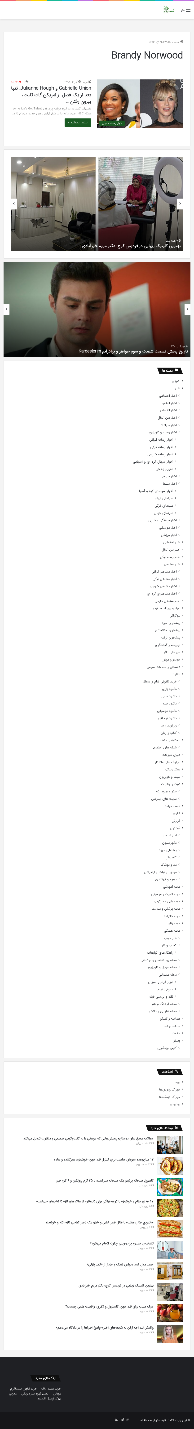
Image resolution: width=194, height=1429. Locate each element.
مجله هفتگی (172, 930)
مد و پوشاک (168, 864)
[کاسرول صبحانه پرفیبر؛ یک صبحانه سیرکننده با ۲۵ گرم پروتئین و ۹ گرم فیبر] (170, 1187)
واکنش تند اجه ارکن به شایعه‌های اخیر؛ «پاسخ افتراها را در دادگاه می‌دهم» (105, 1327)
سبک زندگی (172, 769)
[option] (97, 204)
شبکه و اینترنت (170, 784)
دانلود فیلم (170, 703)
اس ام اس (170, 835)
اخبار (177, 388)
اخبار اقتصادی (168, 410)
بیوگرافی (174, 615)
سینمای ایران (164, 498)
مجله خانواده (172, 916)
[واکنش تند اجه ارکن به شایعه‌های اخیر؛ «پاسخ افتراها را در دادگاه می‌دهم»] (170, 1334)
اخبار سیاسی (169, 476)
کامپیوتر (171, 857)
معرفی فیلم (165, 989)
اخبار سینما (170, 483)
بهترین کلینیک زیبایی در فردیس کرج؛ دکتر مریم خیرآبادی (131, 246)
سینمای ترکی (163, 505)
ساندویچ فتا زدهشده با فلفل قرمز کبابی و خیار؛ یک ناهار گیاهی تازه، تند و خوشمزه (99, 1222)
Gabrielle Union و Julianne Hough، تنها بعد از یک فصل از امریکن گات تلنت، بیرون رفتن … (51, 95)
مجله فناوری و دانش (163, 1011)
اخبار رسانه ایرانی (161, 439)
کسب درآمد (172, 806)
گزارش (176, 820)
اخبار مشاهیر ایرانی (164, 571)
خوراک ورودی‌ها (169, 1089)
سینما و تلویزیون (169, 776)
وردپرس (175, 1104)
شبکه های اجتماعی (164, 747)
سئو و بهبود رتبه (166, 791)
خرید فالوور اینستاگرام (23, 1388)
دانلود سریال (168, 696)
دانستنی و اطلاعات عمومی (163, 667)
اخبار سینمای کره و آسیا (156, 491)
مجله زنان (174, 923)
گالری (176, 813)
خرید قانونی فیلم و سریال (160, 681)
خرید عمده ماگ (51, 1388)
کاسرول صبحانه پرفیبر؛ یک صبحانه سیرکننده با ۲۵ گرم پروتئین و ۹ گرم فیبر (105, 1180)
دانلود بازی (169, 688)
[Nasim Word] (169, 10)
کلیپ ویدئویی (167, 1048)
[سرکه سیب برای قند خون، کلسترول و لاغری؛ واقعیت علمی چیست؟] (170, 1313)
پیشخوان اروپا (171, 623)
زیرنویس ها (169, 725)
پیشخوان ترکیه (170, 637)
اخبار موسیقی (168, 527)
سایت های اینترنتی (164, 798)
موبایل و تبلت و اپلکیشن (160, 872)
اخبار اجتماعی (168, 395)
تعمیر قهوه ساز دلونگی (34, 1393)
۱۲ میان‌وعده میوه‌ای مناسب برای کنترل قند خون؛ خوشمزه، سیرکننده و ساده (104, 1159)
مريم (85, 82)
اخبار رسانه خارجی (160, 454)
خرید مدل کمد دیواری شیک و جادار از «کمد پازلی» (120, 1264)
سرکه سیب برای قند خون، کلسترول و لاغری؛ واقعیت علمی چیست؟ (110, 1306)
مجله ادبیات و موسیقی (165, 894)
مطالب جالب (171, 1026)
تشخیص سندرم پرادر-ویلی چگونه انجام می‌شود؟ (122, 1243)
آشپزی (176, 381)
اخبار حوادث (168, 425)
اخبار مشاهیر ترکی (165, 579)
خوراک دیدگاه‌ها (169, 1097)
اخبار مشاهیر (172, 564)
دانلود (176, 674)
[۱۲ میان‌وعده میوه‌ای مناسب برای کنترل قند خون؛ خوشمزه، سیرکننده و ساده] (170, 1166)
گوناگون (175, 828)
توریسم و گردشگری (167, 645)
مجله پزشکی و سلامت (166, 908)
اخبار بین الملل (167, 417)
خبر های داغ (172, 652)
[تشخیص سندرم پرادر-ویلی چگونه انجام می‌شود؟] (170, 1250)
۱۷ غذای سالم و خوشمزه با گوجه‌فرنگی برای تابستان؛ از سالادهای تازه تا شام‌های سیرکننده (95, 1201)
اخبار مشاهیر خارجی (163, 586)
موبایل (57, 1393)
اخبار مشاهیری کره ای (162, 593)
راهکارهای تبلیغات (160, 952)
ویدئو (176, 1040)
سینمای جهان (163, 513)
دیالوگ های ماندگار (167, 762)
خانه (177, 41)
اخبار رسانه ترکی (161, 447)
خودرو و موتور (171, 659)
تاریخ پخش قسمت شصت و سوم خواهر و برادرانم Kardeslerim (133, 351)
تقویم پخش (164, 469)
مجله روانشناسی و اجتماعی (159, 960)
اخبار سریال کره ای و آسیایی (153, 461)
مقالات (176, 1033)
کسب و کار (169, 945)
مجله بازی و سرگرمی (167, 901)
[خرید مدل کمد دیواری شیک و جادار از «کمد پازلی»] (170, 1271)
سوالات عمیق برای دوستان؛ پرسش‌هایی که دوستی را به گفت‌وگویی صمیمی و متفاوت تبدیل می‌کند (88, 1138)
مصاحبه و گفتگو (170, 1018)
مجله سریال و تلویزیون (161, 967)
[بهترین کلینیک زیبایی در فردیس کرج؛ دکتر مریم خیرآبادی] (170, 1292)
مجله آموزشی (171, 886)
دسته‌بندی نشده (170, 740)
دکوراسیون (169, 842)
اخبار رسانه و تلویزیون (162, 432)
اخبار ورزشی (169, 535)
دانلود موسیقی (167, 710)
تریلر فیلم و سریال (160, 982)
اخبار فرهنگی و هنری (162, 520)
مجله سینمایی (168, 974)
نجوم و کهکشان (166, 879)
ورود (177, 1082)
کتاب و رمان (168, 732)
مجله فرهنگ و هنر (164, 1004)
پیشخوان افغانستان (167, 630)
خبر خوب (170, 938)
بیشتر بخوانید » (78, 122)
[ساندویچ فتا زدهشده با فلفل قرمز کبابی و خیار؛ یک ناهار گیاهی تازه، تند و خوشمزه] (170, 1229)
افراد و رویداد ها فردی (166, 608)
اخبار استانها (169, 403)
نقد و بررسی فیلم (161, 996)
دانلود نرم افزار (167, 718)
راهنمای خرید (168, 850)
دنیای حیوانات (171, 754)
